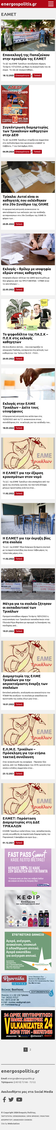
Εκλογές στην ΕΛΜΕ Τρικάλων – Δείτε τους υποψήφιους (21, 407)
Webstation (14, 1123)
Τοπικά (37, 75)
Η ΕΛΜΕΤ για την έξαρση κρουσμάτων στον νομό (23, 475)
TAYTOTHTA (6, 1116)
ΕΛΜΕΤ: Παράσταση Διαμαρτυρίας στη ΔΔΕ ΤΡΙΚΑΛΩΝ (21, 822)
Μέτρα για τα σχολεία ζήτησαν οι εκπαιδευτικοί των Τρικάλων (27, 607)
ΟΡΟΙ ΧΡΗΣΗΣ (33, 1116)
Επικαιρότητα (22, 75)
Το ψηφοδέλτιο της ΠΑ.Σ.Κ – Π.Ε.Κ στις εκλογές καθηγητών (25, 338)
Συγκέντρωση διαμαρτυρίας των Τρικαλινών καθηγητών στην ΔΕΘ (25, 131)
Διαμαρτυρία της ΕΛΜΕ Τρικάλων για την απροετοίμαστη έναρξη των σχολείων (25, 681)
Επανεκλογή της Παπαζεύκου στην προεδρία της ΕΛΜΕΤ (26, 57)
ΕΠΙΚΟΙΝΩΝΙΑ (19, 1116)
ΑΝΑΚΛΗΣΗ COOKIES (23, 1120)
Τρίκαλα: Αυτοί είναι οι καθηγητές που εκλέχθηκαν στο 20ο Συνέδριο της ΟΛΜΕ (26, 200)
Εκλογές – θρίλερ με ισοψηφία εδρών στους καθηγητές (27, 271)
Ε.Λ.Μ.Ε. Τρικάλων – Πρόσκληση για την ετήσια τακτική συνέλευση (24, 753)
